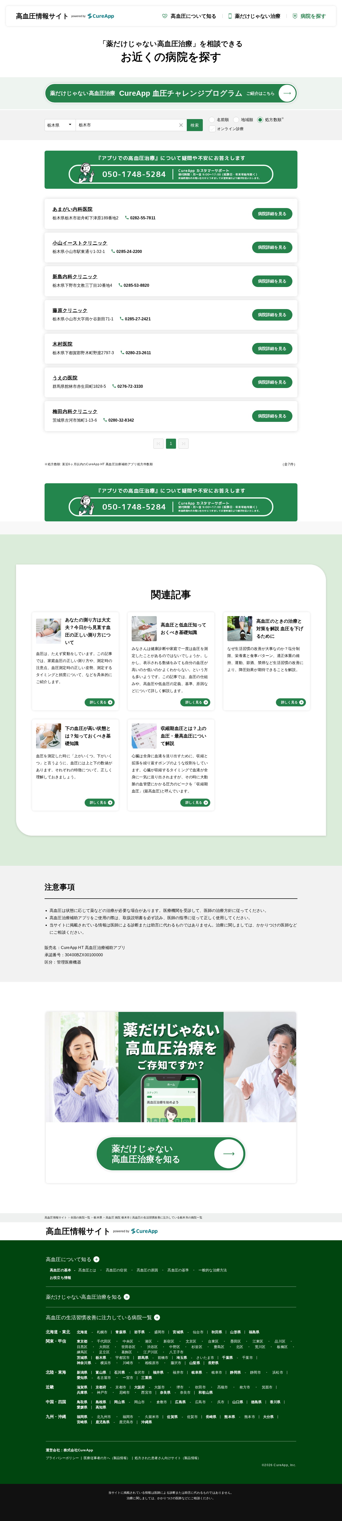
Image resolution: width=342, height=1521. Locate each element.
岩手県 (139, 1332)
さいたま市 (205, 1358)
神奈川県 (84, 1363)
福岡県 (82, 1417)
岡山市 (139, 1402)
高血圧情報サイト (42, 16)
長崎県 (211, 1417)
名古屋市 (104, 1378)
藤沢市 (176, 1363)
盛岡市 (159, 1332)
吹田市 (200, 1387)
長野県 (213, 1363)
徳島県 (256, 1402)
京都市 (120, 1387)
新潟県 (82, 1372)
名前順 (223, 120)
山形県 (235, 1332)
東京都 (82, 1341)
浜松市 (277, 1372)
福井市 (178, 1372)
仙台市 (198, 1332)
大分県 (268, 1417)
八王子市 (176, 1352)
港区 (148, 1341)
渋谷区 (152, 1347)
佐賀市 (192, 1417)
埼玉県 (182, 1358)
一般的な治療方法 (213, 1270)
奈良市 (185, 1392)
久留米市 (152, 1417)
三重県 (146, 1378)
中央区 (128, 1341)
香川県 (275, 1402)
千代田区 (104, 1341)
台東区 (213, 1341)
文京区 (191, 1341)
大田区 (104, 1347)
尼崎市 (124, 1392)
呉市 (220, 1402)
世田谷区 (128, 1347)
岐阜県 (197, 1372)
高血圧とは (87, 1270)
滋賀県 (82, 1387)
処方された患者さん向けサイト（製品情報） (168, 1458)
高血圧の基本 (60, 1270)
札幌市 (102, 1332)
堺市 (180, 1387)
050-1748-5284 (134, 174)
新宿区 (168, 1341)
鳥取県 (82, 1402)
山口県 (237, 1402)
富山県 (101, 1372)
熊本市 (249, 1417)
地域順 (247, 120)
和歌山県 (206, 1392)
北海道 (82, 1332)
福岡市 (128, 1417)
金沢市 (139, 1372)
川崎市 (128, 1363)
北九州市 (104, 1417)
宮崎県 (82, 1422)
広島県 (180, 1402)
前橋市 (163, 1358)
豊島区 (219, 1347)
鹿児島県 (103, 1422)
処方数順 (274, 119)
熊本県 (229, 1417)
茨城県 (82, 1358)
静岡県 (235, 1372)
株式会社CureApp (78, 1450)
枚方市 (245, 1387)
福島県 (254, 1332)
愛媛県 (82, 1407)
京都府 (101, 1387)
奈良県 (165, 1392)
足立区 (104, 1352)
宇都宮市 (122, 1358)
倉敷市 (161, 1402)
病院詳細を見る (272, 214)
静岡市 (255, 1372)
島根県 (101, 1402)
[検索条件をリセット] (181, 125)
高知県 (101, 1407)
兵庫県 (82, 1392)
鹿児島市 (126, 1422)
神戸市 (102, 1392)
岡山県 (119, 1402)
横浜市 (105, 1363)
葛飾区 (126, 1352)
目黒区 (82, 1347)
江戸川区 (150, 1352)
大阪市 (159, 1387)
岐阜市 (217, 1372)
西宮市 (146, 1392)
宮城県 (178, 1332)
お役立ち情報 (60, 1278)
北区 (239, 1347)
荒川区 (260, 1347)
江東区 (258, 1341)
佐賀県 (172, 1417)
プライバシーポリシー (62, 1458)
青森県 (120, 1332)
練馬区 (82, 1352)
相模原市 (152, 1363)
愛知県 (82, 1378)
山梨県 (194, 1363)
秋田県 (217, 1332)
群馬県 (143, 1358)
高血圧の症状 (116, 1270)
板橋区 (282, 1347)
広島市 (200, 1402)
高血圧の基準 (178, 1270)
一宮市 (128, 1378)
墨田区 (235, 1341)
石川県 (119, 1372)
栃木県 (101, 1358)
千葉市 (247, 1358)
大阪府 (139, 1387)
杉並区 (197, 1347)
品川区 (280, 1341)
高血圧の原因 (147, 1270)
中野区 (174, 1347)
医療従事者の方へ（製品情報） (107, 1458)
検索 (195, 125)
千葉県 (227, 1358)
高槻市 (222, 1387)
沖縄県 (146, 1422)
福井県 (158, 1372)
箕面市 (267, 1387)
